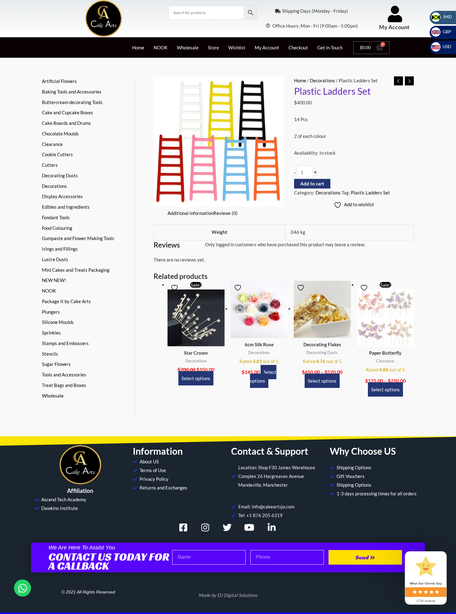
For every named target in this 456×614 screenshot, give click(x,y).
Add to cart (312, 183)
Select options (195, 378)
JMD (443, 16)
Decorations (322, 80)
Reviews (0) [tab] (225, 213)
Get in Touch (329, 47)
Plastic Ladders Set (370, 192)
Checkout (298, 47)
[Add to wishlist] (175, 288)
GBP (443, 31)
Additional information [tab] (190, 213)
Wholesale (188, 47)
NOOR (161, 47)
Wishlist (236, 47)
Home (138, 47)
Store (213, 47)
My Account (394, 27)
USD (443, 46)
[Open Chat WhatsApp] (22, 588)
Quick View (196, 341)
